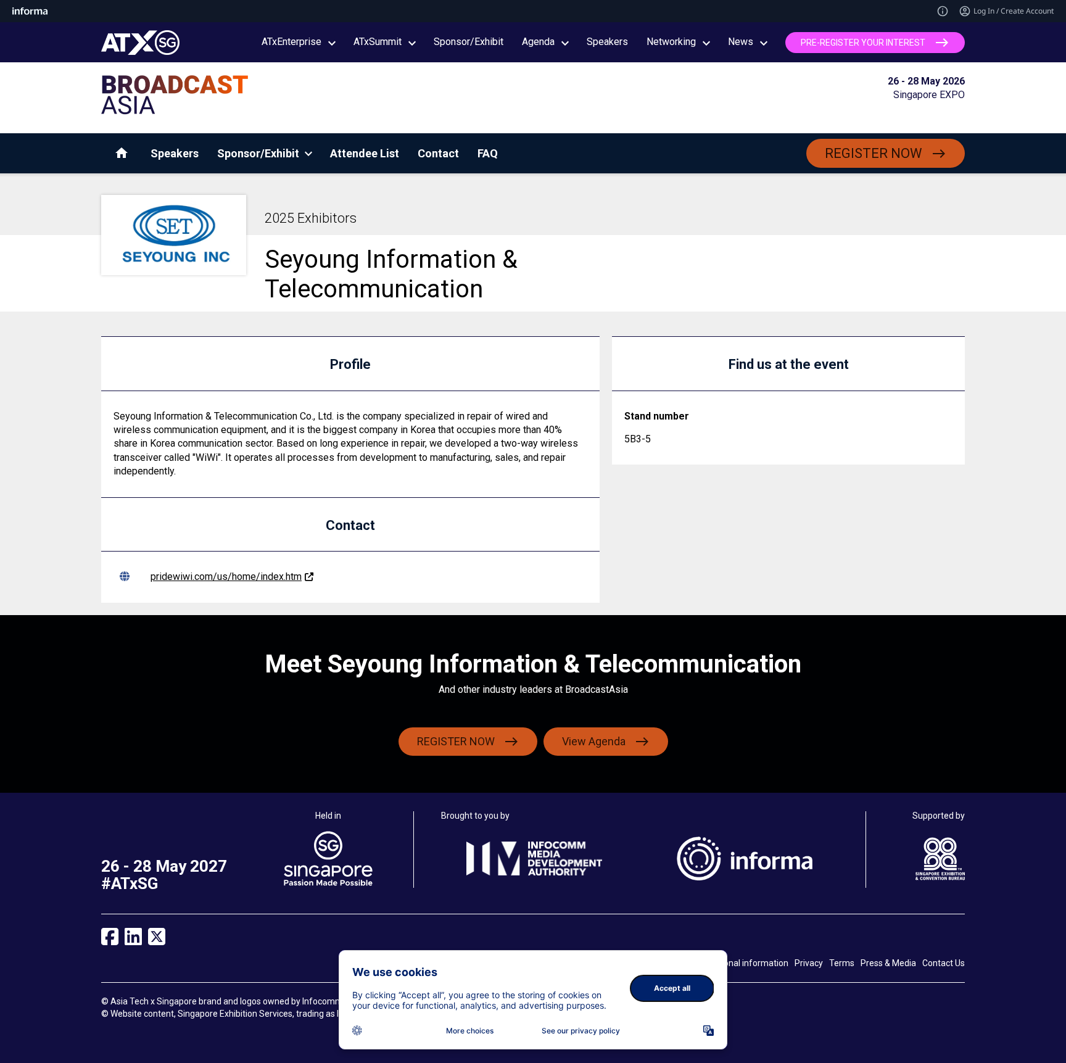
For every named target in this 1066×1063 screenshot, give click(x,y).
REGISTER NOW (873, 153)
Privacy (809, 963)
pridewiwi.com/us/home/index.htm (226, 576)
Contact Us (943, 963)
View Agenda (594, 741)
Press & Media (888, 963)
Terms (841, 963)
